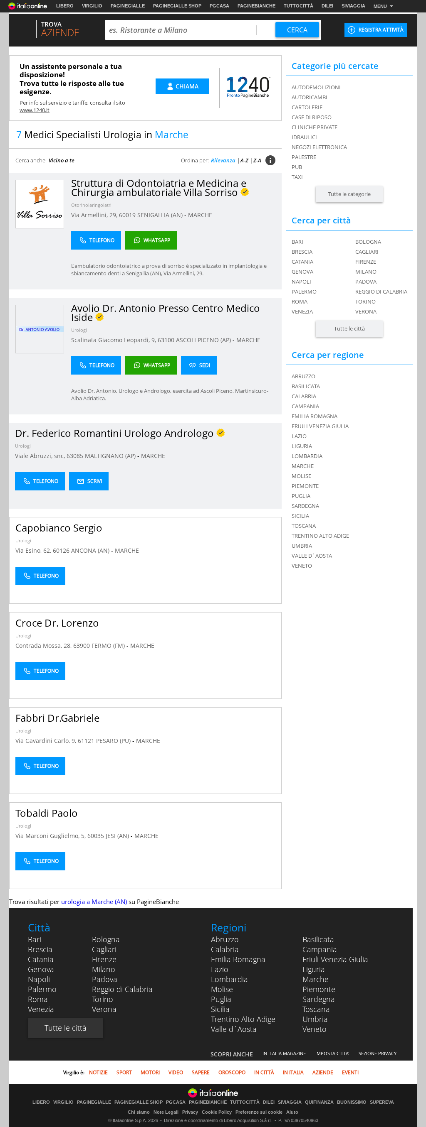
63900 (81, 645)
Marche (315, 979)
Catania (302, 261)
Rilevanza (223, 160)
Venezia (302, 311)
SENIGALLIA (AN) (160, 215)
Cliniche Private (314, 127)
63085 (75, 456)
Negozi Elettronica (319, 147)
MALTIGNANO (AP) (111, 456)
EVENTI (350, 1072)
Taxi (297, 177)
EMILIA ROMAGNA (314, 416)
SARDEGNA (305, 506)
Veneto (314, 1029)
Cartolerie (307, 107)
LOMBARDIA (307, 456)
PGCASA (219, 5)
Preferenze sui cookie (258, 1112)
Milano (365, 271)
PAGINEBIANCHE (256, 5)
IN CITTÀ (264, 1072)
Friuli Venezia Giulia (335, 959)
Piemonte (318, 989)
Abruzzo (225, 939)
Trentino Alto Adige (243, 1019)
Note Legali (166, 1112)
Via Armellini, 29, (95, 215)
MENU (380, 6)
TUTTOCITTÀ (298, 5)
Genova (302, 271)
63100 (166, 340)
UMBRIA (302, 545)
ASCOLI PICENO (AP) (204, 340)
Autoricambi (309, 97)
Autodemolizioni (316, 87)
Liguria (313, 969)
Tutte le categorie (349, 194)
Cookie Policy (217, 1112)
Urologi (79, 330)
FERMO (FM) (109, 645)
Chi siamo (139, 1112)
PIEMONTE (305, 486)
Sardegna (318, 999)
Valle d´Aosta (234, 1029)
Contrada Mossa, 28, (44, 645)
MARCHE (200, 215)
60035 (95, 836)
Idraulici (304, 137)
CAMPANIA (305, 406)
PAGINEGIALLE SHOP (177, 5)
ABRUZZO (303, 376)
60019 (127, 215)
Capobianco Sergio (58, 527)
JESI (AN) (118, 836)
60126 (61, 550)
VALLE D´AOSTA (312, 555)
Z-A (257, 160)
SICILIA (300, 515)
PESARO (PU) (114, 741)
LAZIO (299, 436)
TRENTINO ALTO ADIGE (320, 535)
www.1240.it (35, 110)
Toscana (316, 1009)
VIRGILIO (92, 5)
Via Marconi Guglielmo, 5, (51, 836)
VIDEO (175, 1072)
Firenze (365, 261)
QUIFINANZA (319, 1102)
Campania (319, 949)
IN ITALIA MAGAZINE (284, 1053)
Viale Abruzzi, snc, (41, 456)
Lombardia (229, 979)
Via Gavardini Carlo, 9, (46, 741)
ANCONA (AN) (91, 550)
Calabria (225, 949)
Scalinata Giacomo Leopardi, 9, (114, 340)
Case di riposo (312, 117)
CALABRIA (304, 396)
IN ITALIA (293, 1072)
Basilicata (318, 939)
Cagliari (367, 251)
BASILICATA (306, 386)
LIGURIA (302, 446)
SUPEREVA (382, 1102)
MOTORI (150, 1072)
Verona (365, 311)
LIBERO (65, 5)
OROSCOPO (231, 1072)
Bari (297, 241)
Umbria (315, 1019)
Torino (365, 301)
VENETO (302, 565)
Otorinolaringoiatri (91, 205)
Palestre (304, 157)
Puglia (221, 999)
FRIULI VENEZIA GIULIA (320, 426)
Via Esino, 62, (34, 550)
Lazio (219, 969)
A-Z (244, 160)
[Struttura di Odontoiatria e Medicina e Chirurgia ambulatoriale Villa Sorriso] (40, 203)
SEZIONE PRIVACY (377, 1053)
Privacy (190, 1112)
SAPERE (201, 1072)
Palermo (304, 291)
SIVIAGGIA (353, 5)
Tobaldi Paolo (46, 813)
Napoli (301, 281)
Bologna (368, 241)
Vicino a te (61, 160)
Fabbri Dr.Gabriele (57, 718)
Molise (222, 989)
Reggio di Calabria (381, 291)
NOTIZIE (98, 1072)
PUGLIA (301, 496)
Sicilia (220, 1009)
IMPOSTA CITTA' (332, 1053)
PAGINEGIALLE (128, 5)
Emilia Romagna (238, 959)
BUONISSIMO (352, 1102)
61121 (86, 741)
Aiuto (292, 1112)
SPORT (124, 1072)
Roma (299, 301)
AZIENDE (322, 1072)
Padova (365, 281)
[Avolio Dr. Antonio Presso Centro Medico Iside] (40, 328)
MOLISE (301, 476)
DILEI (327, 5)
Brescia (302, 251)
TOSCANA (304, 525)
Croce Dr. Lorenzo (57, 623)
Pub (297, 167)
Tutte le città (349, 328)
